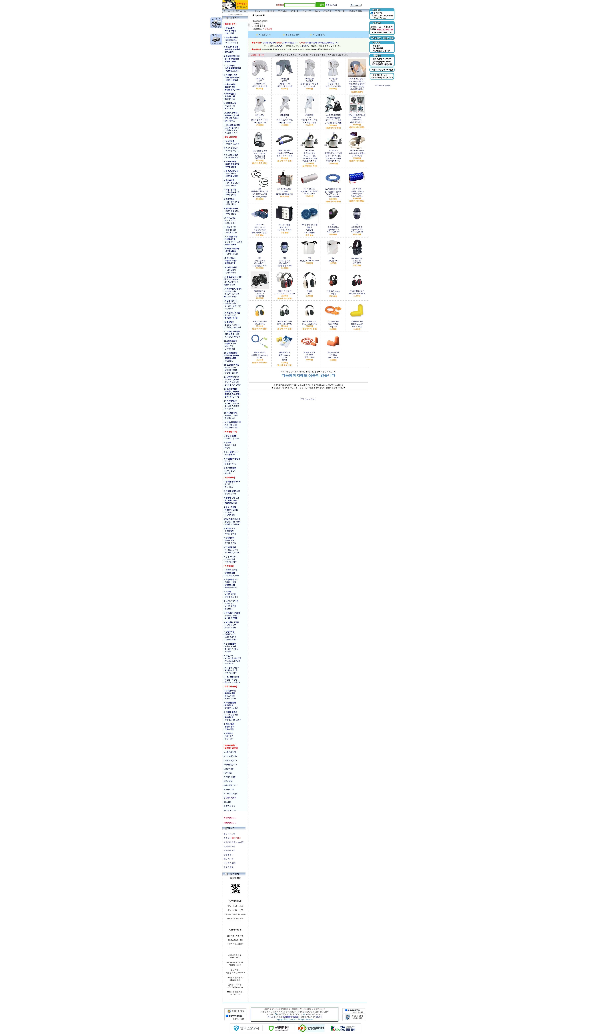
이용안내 (318, 1017)
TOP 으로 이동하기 (308, 399)
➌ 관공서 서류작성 (333, 4)
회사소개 (271, 1017)
